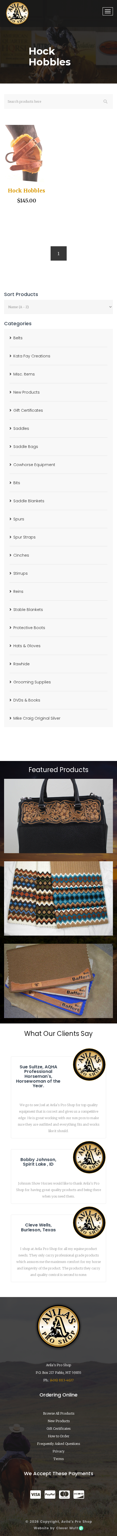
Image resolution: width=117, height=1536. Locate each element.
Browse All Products (58, 1413)
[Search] (105, 101)
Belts (18, 338)
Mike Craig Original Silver (36, 718)
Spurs (18, 519)
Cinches (21, 555)
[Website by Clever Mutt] (80, 1528)
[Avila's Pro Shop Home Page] (17, 13)
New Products (26, 392)
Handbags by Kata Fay (58, 838)
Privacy (58, 1451)
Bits (16, 483)
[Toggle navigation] (108, 11)
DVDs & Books (26, 700)
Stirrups (20, 573)
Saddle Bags (25, 446)
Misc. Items (24, 374)
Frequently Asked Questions (58, 1444)
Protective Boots (29, 627)
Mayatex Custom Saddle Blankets (58, 920)
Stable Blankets (28, 609)
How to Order (58, 1436)
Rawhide (21, 664)
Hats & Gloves (27, 646)
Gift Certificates (28, 410)
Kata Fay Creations (31, 356)
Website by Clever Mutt (56, 1528)
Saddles (21, 428)
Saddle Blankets (28, 501)
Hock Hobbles (26, 190)
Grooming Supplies (32, 682)
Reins (18, 591)
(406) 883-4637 (62, 1380)
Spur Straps (24, 537)
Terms (58, 1459)
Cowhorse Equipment (34, 464)
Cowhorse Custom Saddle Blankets (58, 1002)
